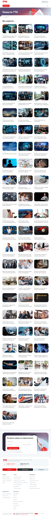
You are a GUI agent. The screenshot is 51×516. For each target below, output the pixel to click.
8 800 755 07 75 (45, 1)
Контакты (15, 499)
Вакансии (15, 497)
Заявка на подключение (6, 493)
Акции (3, 482)
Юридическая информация (18, 501)
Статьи (14, 509)
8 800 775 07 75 (24, 464)
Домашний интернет (17, 477)
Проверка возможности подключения (21, 482)
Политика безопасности (6, 513)
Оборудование (16, 486)
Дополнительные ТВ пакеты (35, 488)
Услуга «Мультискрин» (18, 484)
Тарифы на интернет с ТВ (7, 478)
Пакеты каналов (33, 482)
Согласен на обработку (14, 450)
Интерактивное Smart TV (34, 480)
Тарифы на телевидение (6, 480)
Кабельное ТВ (32, 477)
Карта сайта (15, 503)
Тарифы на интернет (6, 477)
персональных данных (18, 450)
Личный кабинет (16, 505)
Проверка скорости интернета (19, 480)
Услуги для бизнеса (17, 488)
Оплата (14, 507)
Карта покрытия (5, 495)
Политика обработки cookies (23, 514)
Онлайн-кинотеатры (33, 484)
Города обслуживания (6, 497)
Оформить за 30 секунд (13, 448)
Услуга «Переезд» (17, 478)
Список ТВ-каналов (33, 486)
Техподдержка (16, 493)
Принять (36, 513)
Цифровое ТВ (32, 478)
